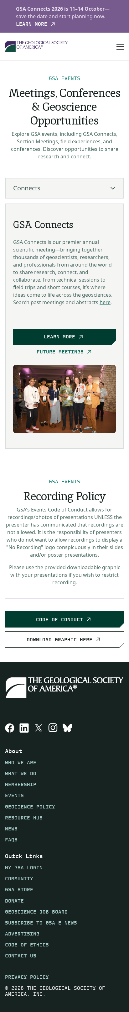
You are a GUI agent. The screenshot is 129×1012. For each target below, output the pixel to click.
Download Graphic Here (59, 639)
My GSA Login (24, 868)
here (105, 302)
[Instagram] (53, 728)
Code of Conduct (59, 619)
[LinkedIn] (24, 728)
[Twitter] (38, 728)
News (11, 829)
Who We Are (20, 763)
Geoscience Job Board (36, 912)
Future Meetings (60, 352)
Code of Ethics (27, 945)
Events (14, 795)
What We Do (20, 773)
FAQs (11, 840)
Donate (14, 901)
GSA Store (19, 890)
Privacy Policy (27, 977)
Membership (20, 784)
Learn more (31, 24)
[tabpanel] (64, 326)
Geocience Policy (30, 807)
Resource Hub (24, 818)
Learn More (59, 336)
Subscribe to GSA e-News (41, 923)
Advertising (22, 934)
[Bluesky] (67, 728)
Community (19, 879)
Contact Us (20, 956)
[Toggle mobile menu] (120, 46)
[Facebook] (9, 728)
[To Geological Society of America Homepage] (36, 46)
